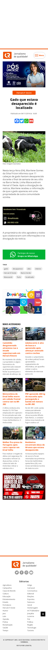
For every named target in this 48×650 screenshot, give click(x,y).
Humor (5, 611)
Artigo (29, 585)
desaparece (18, 269)
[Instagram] (26, 573)
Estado (5, 602)
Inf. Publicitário (33, 611)
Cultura (6, 594)
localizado (30, 277)
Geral (29, 605)
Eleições (30, 596)
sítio (29, 269)
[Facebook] (22, 573)
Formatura (7, 605)
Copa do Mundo (9, 591)
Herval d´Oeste (10, 273)
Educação (7, 596)
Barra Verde (26, 273)
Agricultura (7, 585)
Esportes (31, 599)
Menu (41, 55)
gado (6, 269)
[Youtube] (31, 573)
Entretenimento (9, 599)
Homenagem (32, 608)
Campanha (7, 588)
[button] (43, 74)
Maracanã (8, 277)
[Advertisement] (24, 24)
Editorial (30, 594)
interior (38, 269)
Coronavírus (32, 591)
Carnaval (31, 588)
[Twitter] (17, 573)
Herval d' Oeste (9, 608)
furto (19, 277)
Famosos (31, 602)
